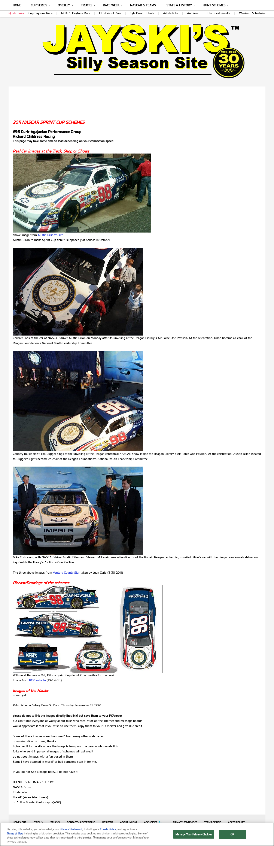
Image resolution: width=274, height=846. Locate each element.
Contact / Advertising (81, 822)
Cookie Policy (108, 829)
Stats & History (179, 5)
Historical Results (218, 13)
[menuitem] (18, 822)
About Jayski (128, 822)
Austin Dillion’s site (50, 235)
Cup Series (39, 5)
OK (232, 834)
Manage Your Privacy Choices (194, 834)
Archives (192, 13)
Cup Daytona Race (40, 13)
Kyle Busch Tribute (142, 13)
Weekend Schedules (252, 13)
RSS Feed (107, 822)
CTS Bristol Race (110, 13)
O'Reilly (64, 5)
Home (17, 5)
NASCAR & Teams (143, 5)
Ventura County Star (66, 572)
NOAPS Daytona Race (75, 13)
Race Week (111, 5)
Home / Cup (19, 822)
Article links (170, 13)
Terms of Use (212, 822)
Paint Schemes (214, 5)
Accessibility (236, 822)
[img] (137, 51)
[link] (137, 51)
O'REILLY (38, 822)
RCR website (37, 680)
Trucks (86, 5)
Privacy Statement (185, 822)
